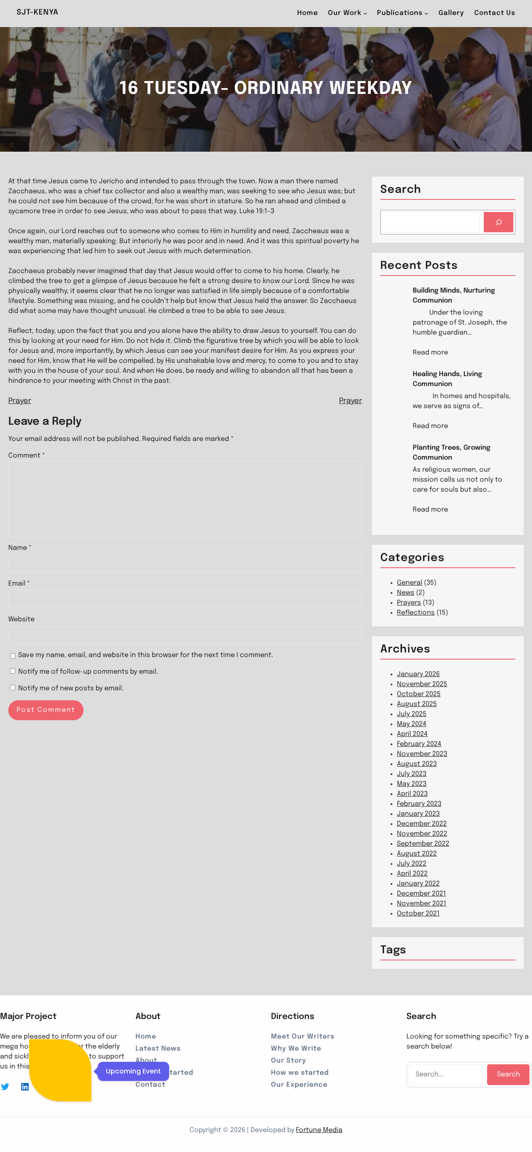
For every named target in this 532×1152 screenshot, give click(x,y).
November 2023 (422, 754)
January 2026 (418, 674)
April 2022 (412, 873)
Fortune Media (319, 1130)
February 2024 (419, 744)
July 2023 (411, 774)
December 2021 (421, 893)
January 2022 (418, 883)
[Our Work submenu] (365, 13)
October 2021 (418, 913)
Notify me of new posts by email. (70, 688)
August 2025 (417, 704)
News (405, 592)
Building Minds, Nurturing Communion (454, 295)
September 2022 (423, 843)
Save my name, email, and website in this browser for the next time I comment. (145, 655)
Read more (430, 353)
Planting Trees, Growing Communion (451, 452)
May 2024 (411, 724)
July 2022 (411, 863)
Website (21, 619)
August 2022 (417, 853)
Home (307, 13)
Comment (26, 455)
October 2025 (419, 694)
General (409, 582)
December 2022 (422, 823)
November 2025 (422, 684)
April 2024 (412, 734)
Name (20, 547)
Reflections (416, 612)
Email (19, 583)
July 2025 (411, 714)
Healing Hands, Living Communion (447, 379)
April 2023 (412, 794)
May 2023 (411, 784)
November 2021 (421, 903)
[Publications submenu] (426, 13)
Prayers (409, 602)
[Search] (498, 222)
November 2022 (422, 833)
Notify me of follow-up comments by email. (88, 671)
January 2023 (418, 813)
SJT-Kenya (38, 12)
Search (508, 1074)
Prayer (19, 401)
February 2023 (419, 803)
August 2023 (417, 764)
